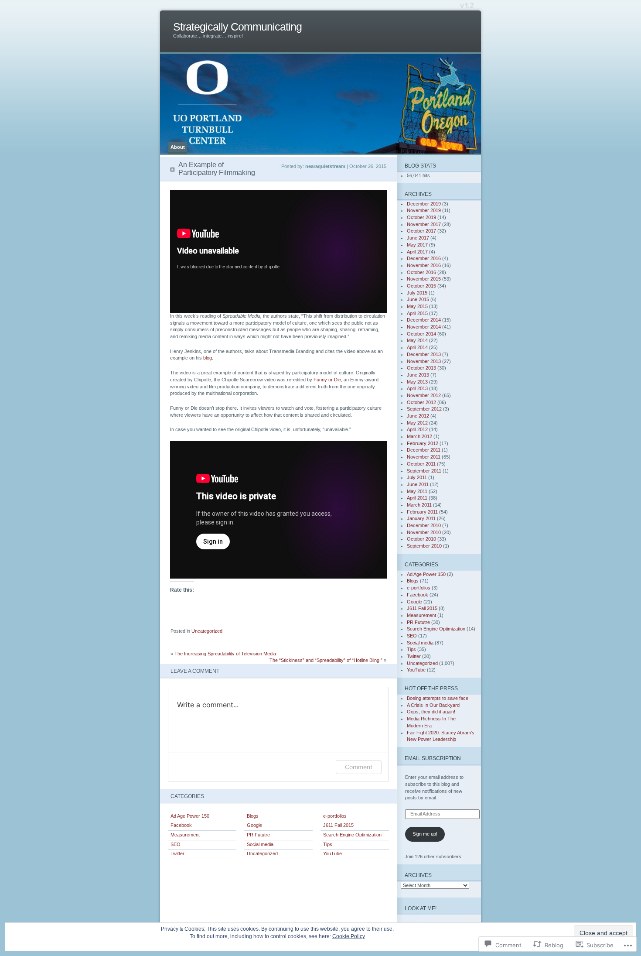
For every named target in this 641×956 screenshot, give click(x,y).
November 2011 (423, 456)
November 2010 (424, 532)
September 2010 (424, 545)
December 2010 (424, 525)
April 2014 (417, 347)
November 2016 (424, 265)
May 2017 (417, 244)
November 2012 (424, 395)
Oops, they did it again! (431, 711)
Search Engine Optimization (352, 834)
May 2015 (417, 306)
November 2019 (424, 210)
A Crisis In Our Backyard (433, 705)
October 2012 (421, 402)
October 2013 (421, 367)
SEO (175, 844)
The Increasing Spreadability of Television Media (225, 653)
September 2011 (424, 470)
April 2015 (417, 313)
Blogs (253, 816)
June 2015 (418, 299)
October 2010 (421, 538)
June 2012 (418, 415)
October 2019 (421, 217)
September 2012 (424, 408)
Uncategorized (206, 631)
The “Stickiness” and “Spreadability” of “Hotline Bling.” (325, 660)
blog (207, 357)
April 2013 (417, 388)
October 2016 (421, 272)
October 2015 (421, 285)
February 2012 (422, 443)
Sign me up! (425, 833)
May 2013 (417, 381)
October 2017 (421, 230)
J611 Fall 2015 (338, 825)
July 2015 (417, 292)
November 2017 (424, 224)
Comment (358, 767)
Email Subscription (433, 758)
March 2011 (419, 504)
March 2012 (419, 436)
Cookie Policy (348, 936)
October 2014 (421, 333)
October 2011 (421, 463)
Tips (327, 844)
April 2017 (417, 251)
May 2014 (417, 340)
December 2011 (423, 449)
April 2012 (417, 429)
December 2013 (424, 354)
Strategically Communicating (237, 27)
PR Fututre (258, 834)
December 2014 (424, 319)
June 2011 (418, 484)
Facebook (181, 825)
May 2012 (417, 422)
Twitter (177, 853)
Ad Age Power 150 (189, 816)
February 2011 (422, 511)
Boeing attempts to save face (437, 698)
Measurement (185, 834)
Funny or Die (327, 379)
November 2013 (424, 361)
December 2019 (424, 203)
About (177, 147)
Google (254, 825)
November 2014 (424, 326)
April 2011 (417, 497)
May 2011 (417, 491)
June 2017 (418, 237)
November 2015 (424, 278)
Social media (260, 844)
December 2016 (424, 258)
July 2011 (417, 477)
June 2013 (418, 374)
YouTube (332, 853)
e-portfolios (335, 816)
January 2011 (421, 518)
